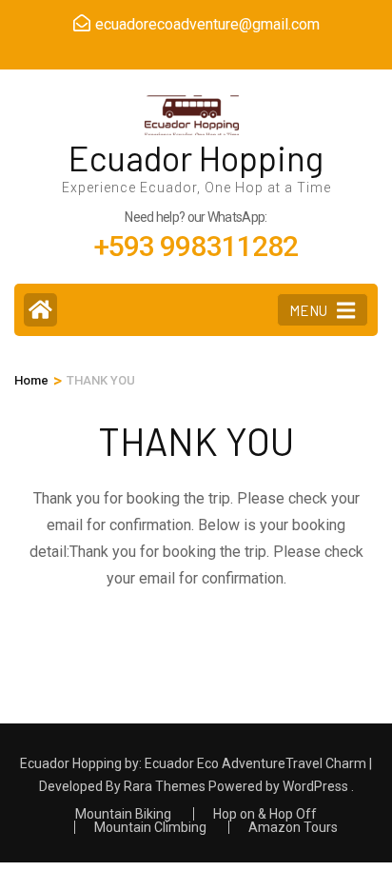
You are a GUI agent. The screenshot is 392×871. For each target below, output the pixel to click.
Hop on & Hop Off (265, 814)
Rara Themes (165, 786)
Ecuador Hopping (196, 157)
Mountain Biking (123, 814)
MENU (308, 310)
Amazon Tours (293, 827)
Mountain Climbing (150, 827)
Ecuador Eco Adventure (215, 763)
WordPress (315, 786)
